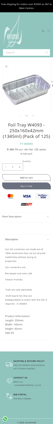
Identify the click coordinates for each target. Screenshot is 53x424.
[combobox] (26, 52)
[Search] (46, 52)
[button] (48, 31)
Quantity (26, 161)
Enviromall (30, 422)
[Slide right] (33, 115)
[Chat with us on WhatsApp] (5, 419)
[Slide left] (20, 115)
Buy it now (26, 186)
